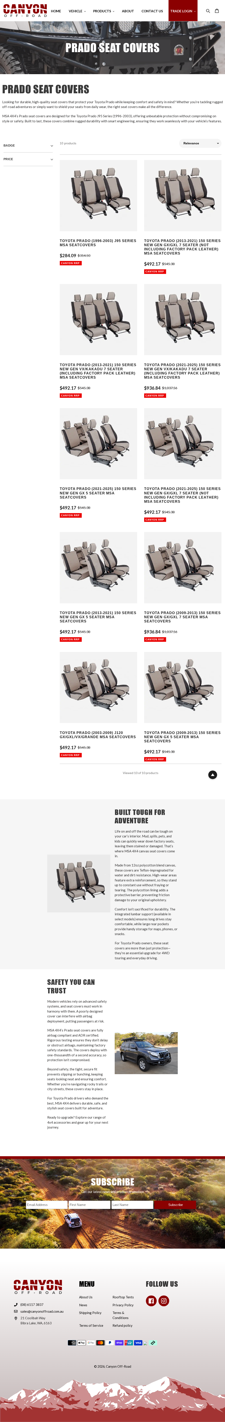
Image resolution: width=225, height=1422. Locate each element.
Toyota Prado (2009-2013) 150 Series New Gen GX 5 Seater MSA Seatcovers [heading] (182, 737)
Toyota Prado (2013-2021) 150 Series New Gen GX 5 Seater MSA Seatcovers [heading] (98, 617)
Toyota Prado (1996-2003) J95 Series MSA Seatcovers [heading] (98, 243)
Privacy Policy (123, 1305)
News (83, 1305)
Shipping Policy (90, 1313)
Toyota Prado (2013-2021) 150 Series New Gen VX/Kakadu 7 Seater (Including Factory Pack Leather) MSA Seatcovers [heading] (98, 371)
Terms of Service (91, 1325)
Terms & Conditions (120, 1315)
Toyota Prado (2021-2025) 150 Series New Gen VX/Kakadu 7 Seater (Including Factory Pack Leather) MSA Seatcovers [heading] (182, 371)
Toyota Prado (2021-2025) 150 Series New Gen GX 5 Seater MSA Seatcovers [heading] (98, 493)
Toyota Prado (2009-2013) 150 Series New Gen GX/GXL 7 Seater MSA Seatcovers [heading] (182, 617)
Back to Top (212, 775)
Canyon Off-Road (118, 1366)
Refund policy (122, 1325)
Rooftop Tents (123, 1297)
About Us (86, 1297)
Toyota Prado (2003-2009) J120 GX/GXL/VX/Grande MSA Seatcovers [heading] (98, 735)
